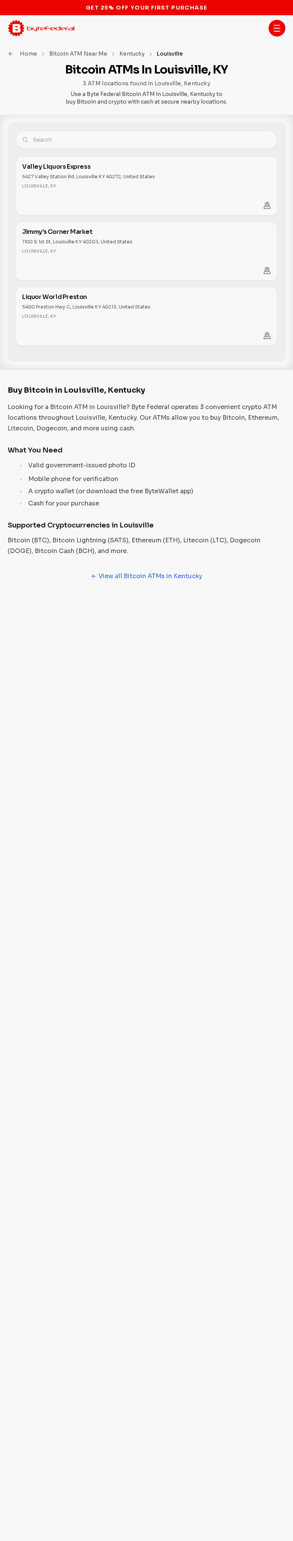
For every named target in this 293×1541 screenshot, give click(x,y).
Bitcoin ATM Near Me (78, 53)
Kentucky (132, 53)
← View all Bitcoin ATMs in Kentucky (146, 576)
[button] (277, 28)
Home (28, 53)
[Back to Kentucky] (11, 54)
